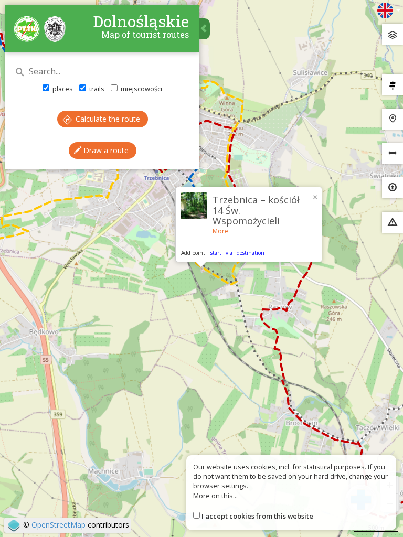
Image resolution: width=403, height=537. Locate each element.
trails (96, 88)
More (220, 231)
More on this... (215, 495)
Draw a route (105, 150)
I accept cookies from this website (257, 516)
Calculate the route (106, 119)
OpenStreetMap (58, 525)
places (62, 88)
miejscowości (140, 88)
